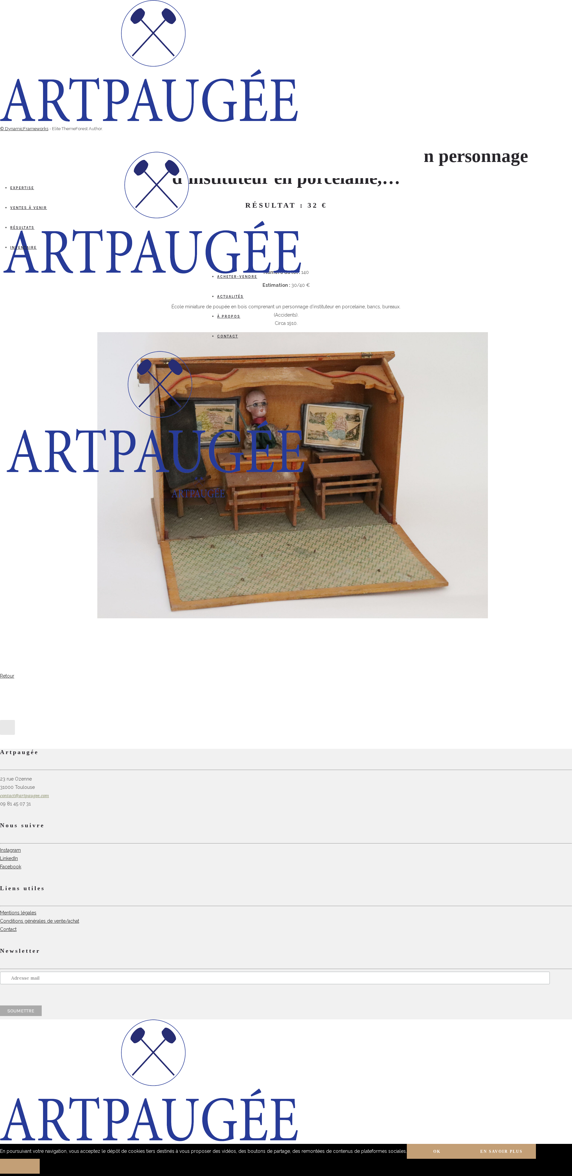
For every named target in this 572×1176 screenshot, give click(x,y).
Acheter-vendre (237, 277)
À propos (228, 316)
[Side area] (149, 120)
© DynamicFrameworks (24, 128)
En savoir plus (501, 1151)
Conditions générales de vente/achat (39, 921)
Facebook (10, 866)
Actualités (230, 296)
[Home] (156, 471)
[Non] (20, 1166)
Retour (7, 676)
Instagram (10, 850)
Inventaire (23, 247)
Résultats (22, 228)
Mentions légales (18, 912)
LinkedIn (9, 858)
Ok (437, 1151)
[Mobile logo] (149, 1139)
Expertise (22, 188)
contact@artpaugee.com (24, 795)
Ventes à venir (28, 208)
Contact (227, 336)
